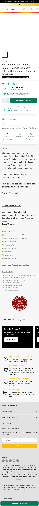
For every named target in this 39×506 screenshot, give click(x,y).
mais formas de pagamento (15, 89)
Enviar (19, 446)
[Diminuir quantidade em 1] (8, 102)
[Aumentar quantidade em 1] (8, 99)
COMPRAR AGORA (24, 100)
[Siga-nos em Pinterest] (10, 460)
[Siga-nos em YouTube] (14, 460)
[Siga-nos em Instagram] (6, 460)
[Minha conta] (28, 9)
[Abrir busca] (24, 9)
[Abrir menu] (3, 9)
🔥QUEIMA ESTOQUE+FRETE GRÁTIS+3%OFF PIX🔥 (19, 1)
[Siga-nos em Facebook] (3, 460)
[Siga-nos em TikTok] (17, 460)
